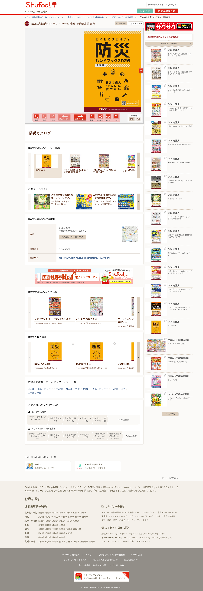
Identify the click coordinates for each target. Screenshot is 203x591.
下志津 (114, 389)
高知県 (62, 537)
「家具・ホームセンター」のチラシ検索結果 (85, 17)
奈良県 (69, 529)
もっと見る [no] (170, 414)
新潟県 (55, 521)
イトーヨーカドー (109, 537)
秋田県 (69, 513)
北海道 (41, 513)
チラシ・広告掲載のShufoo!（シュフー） (42, 17)
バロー (126, 541)
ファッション (114, 516)
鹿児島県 (84, 541)
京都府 (55, 529)
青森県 (48, 513)
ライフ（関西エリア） (141, 537)
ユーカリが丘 (34, 392)
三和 (132, 541)
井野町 (86, 389)
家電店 (104, 516)
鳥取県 (55, 533)
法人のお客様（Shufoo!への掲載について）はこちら (101, 565)
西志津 (69, 389)
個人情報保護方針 (131, 560)
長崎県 (55, 541)
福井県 (76, 521)
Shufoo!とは (136, 555)
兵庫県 (48, 529)
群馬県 (85, 517)
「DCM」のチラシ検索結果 (121, 17)
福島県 (83, 513)
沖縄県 (92, 541)
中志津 (59, 389)
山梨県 (41, 521)
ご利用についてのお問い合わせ (111, 555)
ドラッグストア (149, 512)
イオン (163, 534)
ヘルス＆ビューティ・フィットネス (133, 520)
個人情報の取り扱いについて (105, 560)
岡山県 (41, 533)
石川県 (69, 521)
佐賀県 (48, 541)
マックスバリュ (135, 534)
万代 (120, 537)
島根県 (62, 533)
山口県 (69, 533)
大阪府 (41, 529)
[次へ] (138, 165)
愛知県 (41, 525)
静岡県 (48, 525)
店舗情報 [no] (121, 23)
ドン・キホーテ (121, 534)
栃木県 (78, 517)
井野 (77, 389)
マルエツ (127, 537)
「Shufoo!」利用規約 (70, 555)
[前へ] (29, 165)
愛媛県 (55, 537)
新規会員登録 (166, 10)
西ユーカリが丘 (100, 389)
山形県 (76, 513)
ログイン (145, 10)
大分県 (69, 541)
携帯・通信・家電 (109, 520)
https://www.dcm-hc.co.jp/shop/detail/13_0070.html (84, 257)
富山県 (62, 521)
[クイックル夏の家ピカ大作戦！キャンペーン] (133, 161)
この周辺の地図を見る (72, 237)
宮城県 (62, 513)
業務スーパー (107, 534)
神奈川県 (49, 517)
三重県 (62, 525)
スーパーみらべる (151, 534)
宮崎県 (76, 541)
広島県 (48, 533)
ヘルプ (89, 555)
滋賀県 (62, 529)
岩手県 (55, 513)
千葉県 (64, 517)
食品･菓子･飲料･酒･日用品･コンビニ (126, 512)
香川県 (48, 537)
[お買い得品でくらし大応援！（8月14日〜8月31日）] (105, 161)
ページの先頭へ (170, 478)
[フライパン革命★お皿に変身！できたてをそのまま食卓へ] (76, 161)
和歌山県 (77, 529)
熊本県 (62, 541)
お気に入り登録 (73, 344)
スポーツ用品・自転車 (165, 516)
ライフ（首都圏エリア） (162, 537)
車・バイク (150, 516)
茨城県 (71, 517)
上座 (123, 389)
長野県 (48, 521)
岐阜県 (55, 525)
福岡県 (41, 541)
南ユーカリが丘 (45, 389)
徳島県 (41, 537)
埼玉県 (57, 517)
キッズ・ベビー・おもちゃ (132, 516)
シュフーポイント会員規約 (75, 560)
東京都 (41, 517)
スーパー (105, 512)
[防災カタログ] (47, 161)
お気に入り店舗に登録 (136, 23)
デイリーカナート (142, 541)
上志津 (31, 389)
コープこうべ (116, 541)
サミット (105, 541)
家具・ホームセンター (167, 512)
